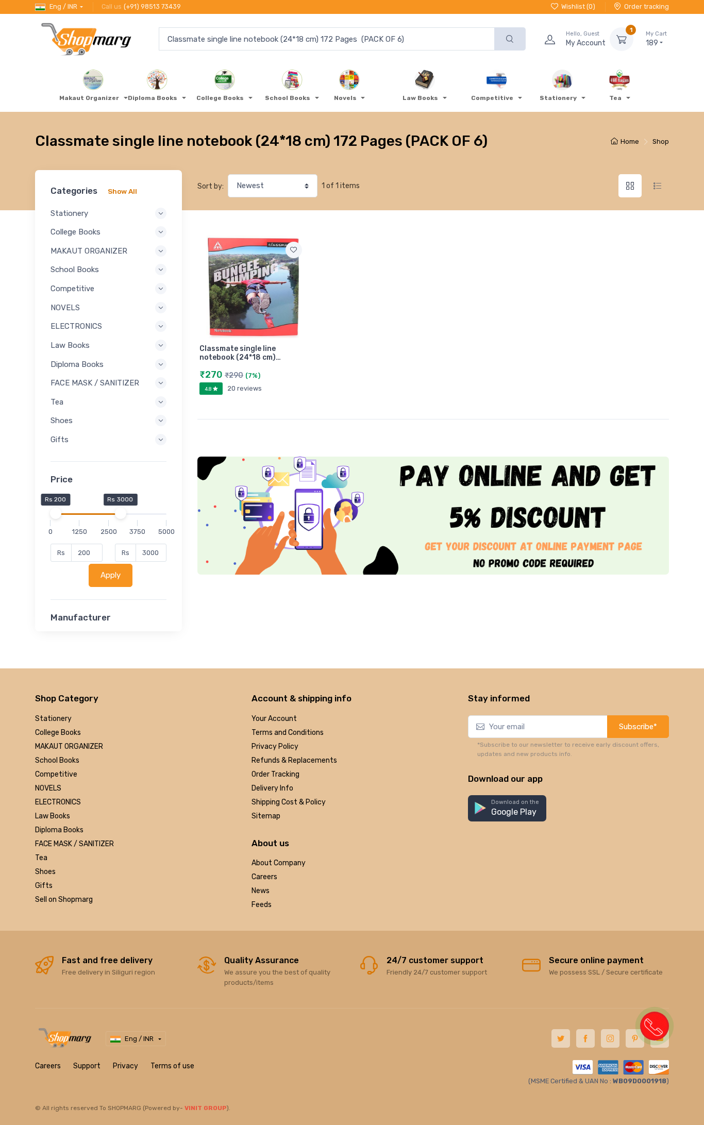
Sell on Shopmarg (64, 899)
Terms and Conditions (288, 732)
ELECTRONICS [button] (76, 326)
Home (630, 141)
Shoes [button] (62, 420)
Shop (660, 141)
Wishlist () (578, 6)
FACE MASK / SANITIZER (74, 843)
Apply (110, 575)
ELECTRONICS (58, 802)
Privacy (125, 1066)
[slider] (55, 513)
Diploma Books (59, 830)
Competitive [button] (72, 288)
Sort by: (210, 186)
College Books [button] (75, 232)
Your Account (274, 718)
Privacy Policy (275, 746)
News (261, 890)
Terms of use (172, 1066)
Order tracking (646, 6)
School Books (57, 760)
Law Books (52, 816)
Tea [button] (57, 402)
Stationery (53, 718)
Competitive (56, 774)
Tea (41, 857)
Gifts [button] (60, 439)
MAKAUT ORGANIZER (69, 746)
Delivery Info (272, 788)
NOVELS (48, 788)
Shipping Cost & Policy (289, 802)
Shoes (45, 871)
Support (86, 1066)
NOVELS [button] (65, 307)
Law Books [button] (70, 345)
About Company (279, 863)
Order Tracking (275, 774)
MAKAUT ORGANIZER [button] (89, 251)
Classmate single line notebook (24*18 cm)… (240, 353)
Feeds (262, 904)
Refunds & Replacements (294, 760)
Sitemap (266, 816)
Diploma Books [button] (77, 364)
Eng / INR (63, 6)
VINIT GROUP (206, 1108)
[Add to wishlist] (294, 250)
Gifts (44, 885)
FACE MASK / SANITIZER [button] (95, 383)
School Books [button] (75, 269)
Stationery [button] (69, 213)
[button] (507, 808)
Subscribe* (638, 726)
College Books (58, 732)
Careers (264, 876)
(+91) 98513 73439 (152, 6)
